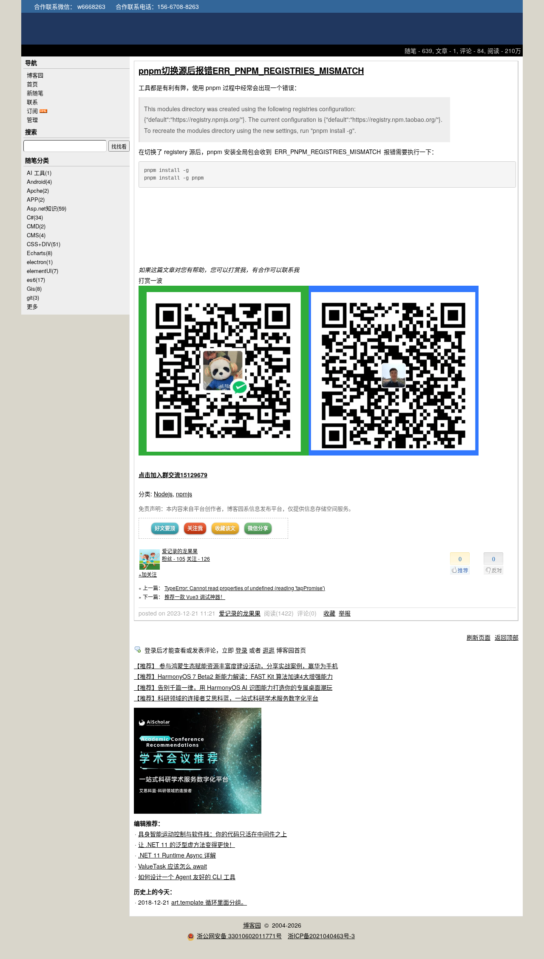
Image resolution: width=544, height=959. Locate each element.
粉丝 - (173, 558)
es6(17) (36, 280)
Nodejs (163, 493)
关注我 (195, 528)
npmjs (184, 493)
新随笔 (35, 93)
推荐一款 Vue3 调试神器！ (194, 596)
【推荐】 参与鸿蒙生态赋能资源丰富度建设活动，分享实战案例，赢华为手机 (236, 665)
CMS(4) (36, 235)
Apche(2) (38, 190)
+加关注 (148, 574)
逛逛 (269, 650)
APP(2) (36, 199)
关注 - (198, 558)
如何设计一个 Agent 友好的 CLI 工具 (186, 876)
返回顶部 (506, 637)
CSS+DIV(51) (43, 244)
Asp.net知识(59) (46, 208)
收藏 (329, 613)
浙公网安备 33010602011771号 (239, 935)
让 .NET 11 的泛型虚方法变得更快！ (186, 844)
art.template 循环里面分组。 (209, 902)
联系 (32, 102)
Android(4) (39, 181)
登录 (241, 650)
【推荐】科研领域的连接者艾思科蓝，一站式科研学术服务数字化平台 (226, 698)
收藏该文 (225, 528)
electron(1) (40, 262)
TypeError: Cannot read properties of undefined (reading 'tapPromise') (244, 587)
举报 (345, 613)
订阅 (32, 111)
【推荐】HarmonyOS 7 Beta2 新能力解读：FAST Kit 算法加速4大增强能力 (233, 676)
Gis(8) (34, 288)
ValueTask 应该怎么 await (172, 866)
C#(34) (35, 217)
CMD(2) (36, 226)
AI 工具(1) (39, 173)
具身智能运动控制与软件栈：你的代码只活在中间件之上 (212, 834)
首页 (32, 84)
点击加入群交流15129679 (173, 474)
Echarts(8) (39, 253)
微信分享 (258, 528)
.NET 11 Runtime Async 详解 (177, 855)
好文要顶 (165, 528)
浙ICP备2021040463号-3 (321, 935)
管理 (32, 119)
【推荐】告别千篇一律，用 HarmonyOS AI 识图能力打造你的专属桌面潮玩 (233, 687)
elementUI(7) (42, 271)
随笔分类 (37, 160)
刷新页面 (478, 637)
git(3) (33, 297)
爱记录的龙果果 (180, 550)
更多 (32, 306)
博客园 (35, 75)
